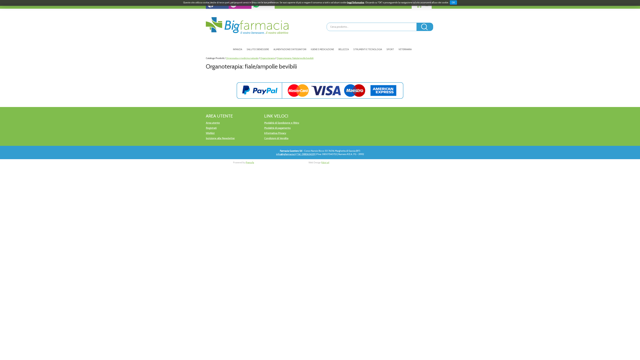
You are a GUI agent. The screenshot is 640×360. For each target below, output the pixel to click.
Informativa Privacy (275, 133)
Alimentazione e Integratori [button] (290, 49)
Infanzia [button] (237, 49)
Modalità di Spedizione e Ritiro (281, 122)
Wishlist (210, 133)
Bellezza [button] (343, 49)
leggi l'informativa (355, 2)
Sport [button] (390, 49)
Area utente (213, 122)
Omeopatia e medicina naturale (242, 58)
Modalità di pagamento (277, 128)
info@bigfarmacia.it (286, 154)
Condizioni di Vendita (276, 138)
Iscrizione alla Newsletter (220, 138)
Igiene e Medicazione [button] (322, 49)
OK (453, 2)
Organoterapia (267, 58)
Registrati (211, 128)
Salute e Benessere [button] (258, 49)
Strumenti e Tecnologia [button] (367, 49)
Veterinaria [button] (405, 49)
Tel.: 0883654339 (306, 154)
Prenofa (250, 162)
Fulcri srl (325, 162)
